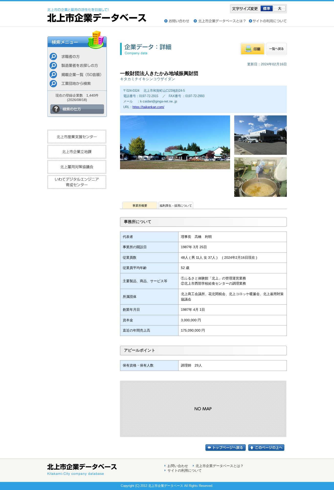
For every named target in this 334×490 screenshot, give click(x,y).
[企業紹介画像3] (260, 198)
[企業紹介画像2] (260, 156)
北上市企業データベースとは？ (220, 466)
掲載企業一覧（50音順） (77, 74)
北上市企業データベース (96, 11)
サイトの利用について (268, 21)
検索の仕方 (77, 109)
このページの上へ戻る (267, 447)
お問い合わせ (179, 21)
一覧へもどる (276, 49)
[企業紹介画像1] (175, 168)
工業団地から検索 (77, 83)
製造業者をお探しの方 (77, 65)
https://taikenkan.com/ (148, 107)
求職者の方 (77, 56)
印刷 (252, 49)
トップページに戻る (226, 447)
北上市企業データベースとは (221, 21)
